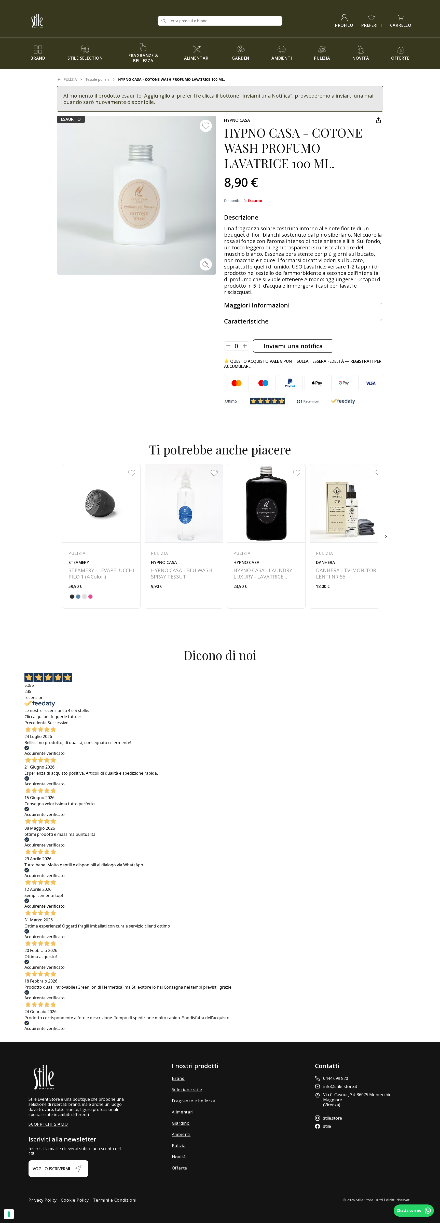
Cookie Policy (75, 1200)
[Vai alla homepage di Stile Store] (91, 20)
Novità (179, 1156)
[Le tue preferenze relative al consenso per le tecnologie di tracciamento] (9, 1214)
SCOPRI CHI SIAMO (48, 1124)
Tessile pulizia (97, 79)
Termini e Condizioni (114, 1200)
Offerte (179, 1168)
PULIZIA (70, 79)
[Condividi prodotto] (378, 120)
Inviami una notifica (293, 346)
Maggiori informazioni (257, 305)
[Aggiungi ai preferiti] (206, 126)
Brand (178, 1078)
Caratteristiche (246, 321)
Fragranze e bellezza (193, 1100)
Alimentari (183, 1111)
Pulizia (179, 1145)
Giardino (181, 1123)
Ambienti (181, 1134)
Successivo (58, 722)
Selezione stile (187, 1089)
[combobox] (224, 20)
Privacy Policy (43, 1200)
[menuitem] (38, 53)
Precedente (35, 722)
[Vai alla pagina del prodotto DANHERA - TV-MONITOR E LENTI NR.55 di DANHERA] (349, 536)
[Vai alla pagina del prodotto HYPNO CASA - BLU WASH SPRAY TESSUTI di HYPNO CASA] (184, 536)
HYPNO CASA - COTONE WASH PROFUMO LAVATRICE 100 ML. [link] (171, 79)
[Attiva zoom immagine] (206, 264)
